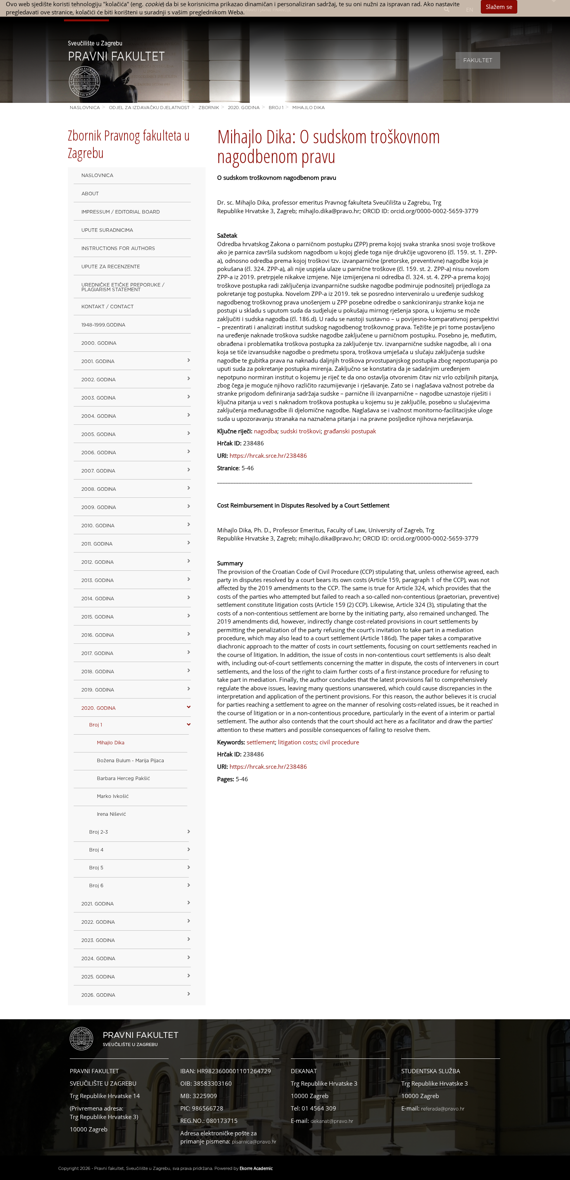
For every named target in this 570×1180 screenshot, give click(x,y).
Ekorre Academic (256, 1168)
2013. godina (97, 580)
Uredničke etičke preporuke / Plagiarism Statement (122, 287)
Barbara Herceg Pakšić (123, 778)
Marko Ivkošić (113, 796)
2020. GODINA (244, 108)
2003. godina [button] (98, 398)
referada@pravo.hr (443, 1109)
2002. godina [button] (98, 379)
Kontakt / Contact (107, 306)
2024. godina (98, 958)
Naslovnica (85, 108)
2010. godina (97, 525)
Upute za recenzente (110, 266)
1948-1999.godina (103, 325)
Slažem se (499, 6)
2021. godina (97, 904)
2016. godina (97, 635)
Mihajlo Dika (308, 108)
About (90, 193)
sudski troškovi (300, 431)
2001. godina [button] (97, 361)
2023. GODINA (98, 940)
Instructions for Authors (118, 248)
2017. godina (97, 653)
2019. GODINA (97, 690)
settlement (261, 742)
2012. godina (97, 562)
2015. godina (97, 617)
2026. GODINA (98, 995)
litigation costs (297, 742)
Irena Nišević (111, 814)
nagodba (265, 431)
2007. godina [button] (98, 471)
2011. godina (96, 544)
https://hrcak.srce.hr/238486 (268, 455)
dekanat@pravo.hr (332, 1121)
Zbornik (209, 108)
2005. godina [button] (98, 434)
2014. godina (97, 598)
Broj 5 (96, 867)
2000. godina (98, 343)
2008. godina (98, 489)
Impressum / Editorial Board (120, 212)
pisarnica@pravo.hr (254, 1142)
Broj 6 (96, 885)
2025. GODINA (98, 977)
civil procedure (339, 742)
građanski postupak (350, 431)
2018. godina (97, 671)
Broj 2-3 (98, 832)
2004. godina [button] (98, 416)
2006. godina (98, 452)
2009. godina (98, 507)
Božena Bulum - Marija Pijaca (130, 760)
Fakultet (477, 60)
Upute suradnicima (107, 230)
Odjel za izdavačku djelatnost (149, 108)
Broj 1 (276, 108)
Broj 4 (96, 850)
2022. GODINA (98, 922)
